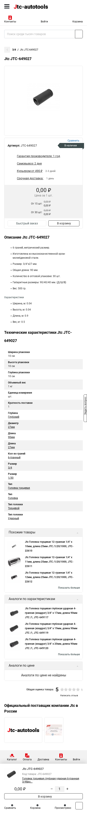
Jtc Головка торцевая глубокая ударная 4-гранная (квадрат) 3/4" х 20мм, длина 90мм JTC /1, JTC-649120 (51, 644)
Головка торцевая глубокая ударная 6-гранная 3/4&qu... (50, 780)
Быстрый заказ (27, 223)
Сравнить (10, 807)
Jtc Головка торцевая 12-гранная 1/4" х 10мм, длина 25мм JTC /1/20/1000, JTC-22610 (49, 546)
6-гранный (14, 457)
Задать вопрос (85, 406)
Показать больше (69, 587)
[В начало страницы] (79, 805)
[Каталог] (7, 6)
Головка (13, 498)
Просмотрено (63, 807)
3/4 (14, 49)
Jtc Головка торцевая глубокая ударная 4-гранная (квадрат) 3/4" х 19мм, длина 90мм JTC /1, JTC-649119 (51, 628)
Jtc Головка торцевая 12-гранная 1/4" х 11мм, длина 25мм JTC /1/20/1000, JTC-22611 (49, 562)
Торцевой (13, 508)
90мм (11, 437)
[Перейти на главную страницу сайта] (32, 6)
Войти (44, 21)
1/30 (11, 477)
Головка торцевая (19, 487)
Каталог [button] (12, 759)
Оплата (27, 759)
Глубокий (13, 416)
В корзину (64, 223)
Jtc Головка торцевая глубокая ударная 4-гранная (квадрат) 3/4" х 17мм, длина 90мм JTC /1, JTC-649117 (51, 613)
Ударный (13, 518)
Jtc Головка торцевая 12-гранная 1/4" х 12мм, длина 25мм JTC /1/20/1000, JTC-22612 (49, 577)
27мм (11, 427)
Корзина (77, 21)
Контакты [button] (10, 21)
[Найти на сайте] (79, 34)
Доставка (43, 759)
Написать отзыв (69, 695)
